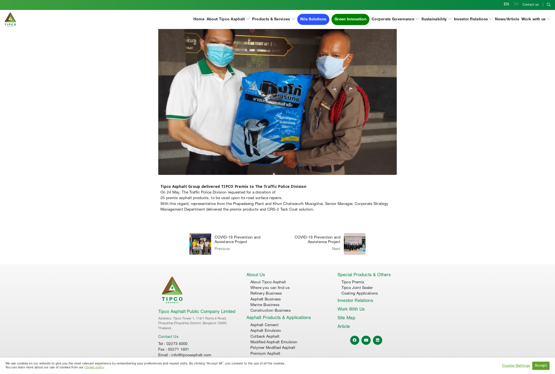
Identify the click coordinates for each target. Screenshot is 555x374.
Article (344, 327)
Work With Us (351, 310)
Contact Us (168, 337)
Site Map (346, 318)
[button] (228, 19)
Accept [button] (541, 366)
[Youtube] (366, 340)
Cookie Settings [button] (516, 366)
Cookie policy (94, 367)
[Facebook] (354, 340)
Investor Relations (355, 301)
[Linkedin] (377, 340)
